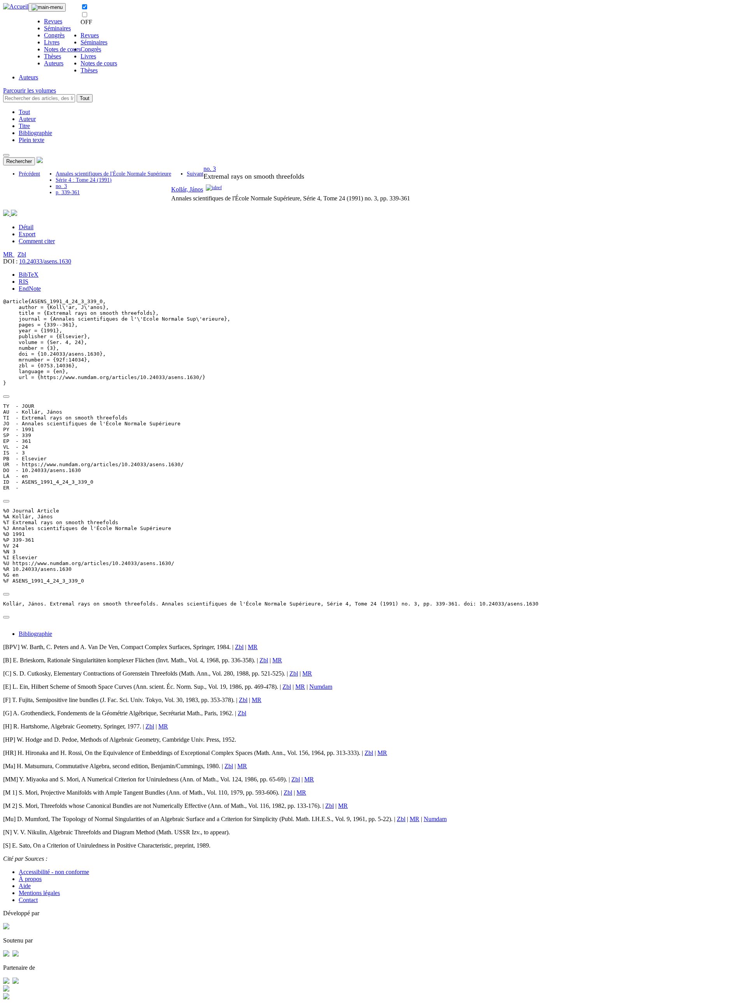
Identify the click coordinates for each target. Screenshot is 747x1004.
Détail (26, 227)
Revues (53, 21)
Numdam (320, 686)
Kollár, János (187, 189)
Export (27, 234)
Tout (84, 98)
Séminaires (57, 28)
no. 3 (61, 186)
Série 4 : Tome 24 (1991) (84, 180)
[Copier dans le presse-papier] (6, 396)
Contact (28, 900)
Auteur (27, 119)
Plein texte (31, 140)
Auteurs (53, 63)
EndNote (30, 288)
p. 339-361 (68, 192)
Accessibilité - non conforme (54, 872)
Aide (25, 886)
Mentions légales (39, 893)
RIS (23, 281)
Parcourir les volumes (29, 90)
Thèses (52, 56)
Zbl (22, 254)
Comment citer (37, 241)
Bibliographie (35, 133)
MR (8, 254)
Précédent (29, 174)
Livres (52, 42)
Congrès (54, 35)
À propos (30, 879)
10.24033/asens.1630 (45, 261)
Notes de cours (62, 49)
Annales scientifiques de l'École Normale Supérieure (113, 174)
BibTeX (29, 274)
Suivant (195, 174)
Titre (24, 126)
